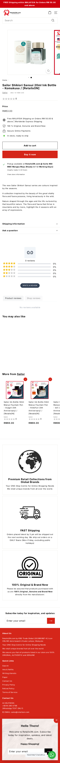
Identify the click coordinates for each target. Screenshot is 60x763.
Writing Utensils (9, 673)
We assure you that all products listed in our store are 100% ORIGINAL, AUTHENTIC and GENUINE (28, 653)
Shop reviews (33, 298)
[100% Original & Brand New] (30, 567)
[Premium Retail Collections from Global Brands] (30, 461)
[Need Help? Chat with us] (52, 755)
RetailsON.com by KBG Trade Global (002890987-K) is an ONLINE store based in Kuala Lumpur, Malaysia (27, 639)
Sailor (5, 92)
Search (5, 666)
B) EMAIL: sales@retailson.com (15, 712)
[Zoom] (48, 70)
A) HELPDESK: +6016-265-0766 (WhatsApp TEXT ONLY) (12, 705)
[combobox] (30, 20)
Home (4, 80)
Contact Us (7, 681)
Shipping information (13, 224)
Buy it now (30, 154)
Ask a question (10, 230)
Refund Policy (8, 688)
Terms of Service (9, 692)
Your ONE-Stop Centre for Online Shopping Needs (24, 645)
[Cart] (49, 13)
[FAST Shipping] (30, 513)
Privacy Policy (8, 685)
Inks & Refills (8, 669)
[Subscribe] (51, 621)
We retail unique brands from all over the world (23, 649)
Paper (5, 677)
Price (5, 106)
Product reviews (13, 298)
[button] (30, 99)
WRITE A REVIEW (30, 285)
